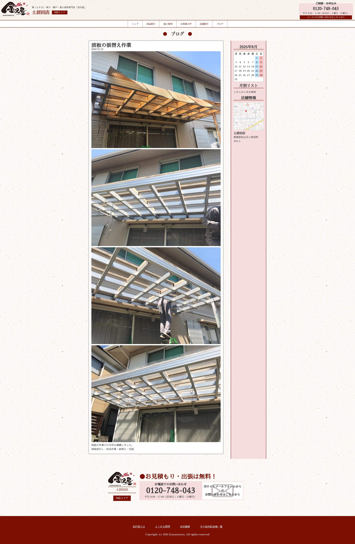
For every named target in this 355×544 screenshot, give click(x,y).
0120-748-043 (326, 9)
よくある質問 (162, 526)
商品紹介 (150, 24)
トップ (135, 24)
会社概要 (185, 526)
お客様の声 (186, 24)
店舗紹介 (204, 24)
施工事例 (167, 24)
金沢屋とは (139, 526)
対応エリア (122, 498)
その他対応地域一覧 (211, 526)
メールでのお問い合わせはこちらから (326, 17)
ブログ (220, 24)
